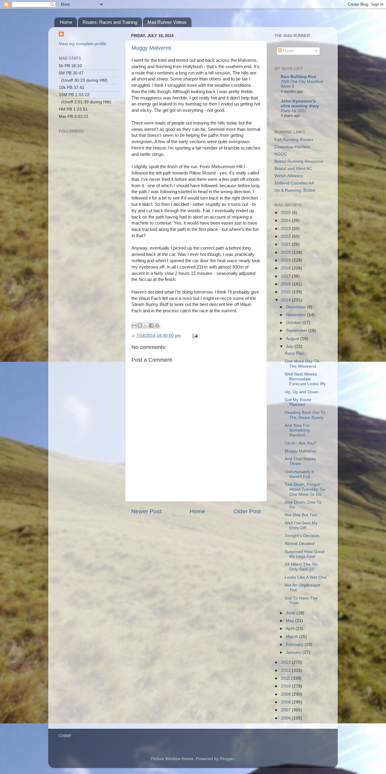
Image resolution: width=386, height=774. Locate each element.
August (293, 338)
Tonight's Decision (302, 535)
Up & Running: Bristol (294, 190)
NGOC (280, 154)
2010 (286, 686)
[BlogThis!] (140, 325)
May (290, 620)
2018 (286, 268)
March (292, 636)
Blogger (227, 759)
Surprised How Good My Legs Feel (304, 554)
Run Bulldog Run (298, 76)
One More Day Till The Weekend (302, 363)
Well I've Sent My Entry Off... (301, 525)
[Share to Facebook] (151, 325)
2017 (286, 276)
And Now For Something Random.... (297, 430)
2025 (286, 212)
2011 (286, 678)
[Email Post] (194, 335)
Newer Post (146, 511)
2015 (286, 292)
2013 (286, 662)
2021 (286, 244)
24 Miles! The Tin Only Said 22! (301, 566)
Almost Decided (300, 543)
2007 (286, 710)
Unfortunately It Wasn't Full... (299, 474)
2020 (286, 252)
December (296, 307)
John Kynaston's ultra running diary (300, 103)
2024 (286, 220)
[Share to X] (146, 325)
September (297, 330)
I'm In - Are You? (300, 443)
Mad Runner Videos (167, 22)
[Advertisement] (89, 222)
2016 (286, 284)
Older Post (247, 511)
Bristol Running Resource (298, 161)
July (290, 346)
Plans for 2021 (293, 111)
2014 (286, 300)
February (295, 644)
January (294, 652)
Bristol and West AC (293, 168)
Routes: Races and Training (110, 22)
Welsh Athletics (288, 176)
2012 (286, 670)
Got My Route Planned (298, 402)
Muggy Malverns (151, 48)
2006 (286, 718)
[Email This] (134, 325)
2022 (286, 236)
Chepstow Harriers (292, 147)
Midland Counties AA (294, 183)
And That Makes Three (300, 461)
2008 (286, 702)
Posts (287, 51)
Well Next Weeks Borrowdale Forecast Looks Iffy (305, 379)
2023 (286, 228)
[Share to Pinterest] (157, 325)
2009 (286, 694)
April (291, 628)
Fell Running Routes (293, 139)
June (291, 613)
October (294, 322)
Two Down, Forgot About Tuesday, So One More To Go (305, 489)
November (296, 315)
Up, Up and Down (301, 392)
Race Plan (294, 353)
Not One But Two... (303, 515)
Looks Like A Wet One (306, 577)
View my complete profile (82, 44)
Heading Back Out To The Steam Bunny (305, 415)
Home (66, 22)
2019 (286, 260)
